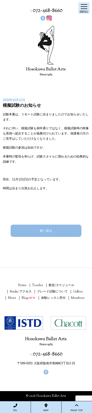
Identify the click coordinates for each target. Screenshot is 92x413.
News (12, 298)
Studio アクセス (21, 292)
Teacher (37, 285)
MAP (46, 410)
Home (22, 285)
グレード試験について (52, 292)
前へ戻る (46, 230)
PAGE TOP (77, 410)
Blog (28, 298)
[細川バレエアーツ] (46, 45)
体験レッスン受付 (53, 298)
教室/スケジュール (61, 285)
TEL (15, 410)
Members (77, 298)
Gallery (78, 292)
